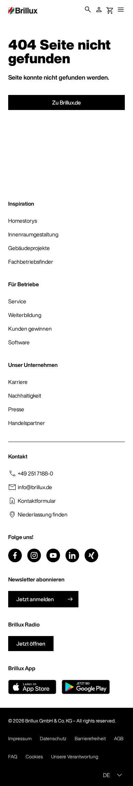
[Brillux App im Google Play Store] (86, 687)
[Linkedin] (72, 555)
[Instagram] (34, 555)
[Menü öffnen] (121, 9)
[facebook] (15, 555)
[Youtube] (53, 555)
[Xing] (91, 555)
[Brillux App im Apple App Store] (32, 687)
